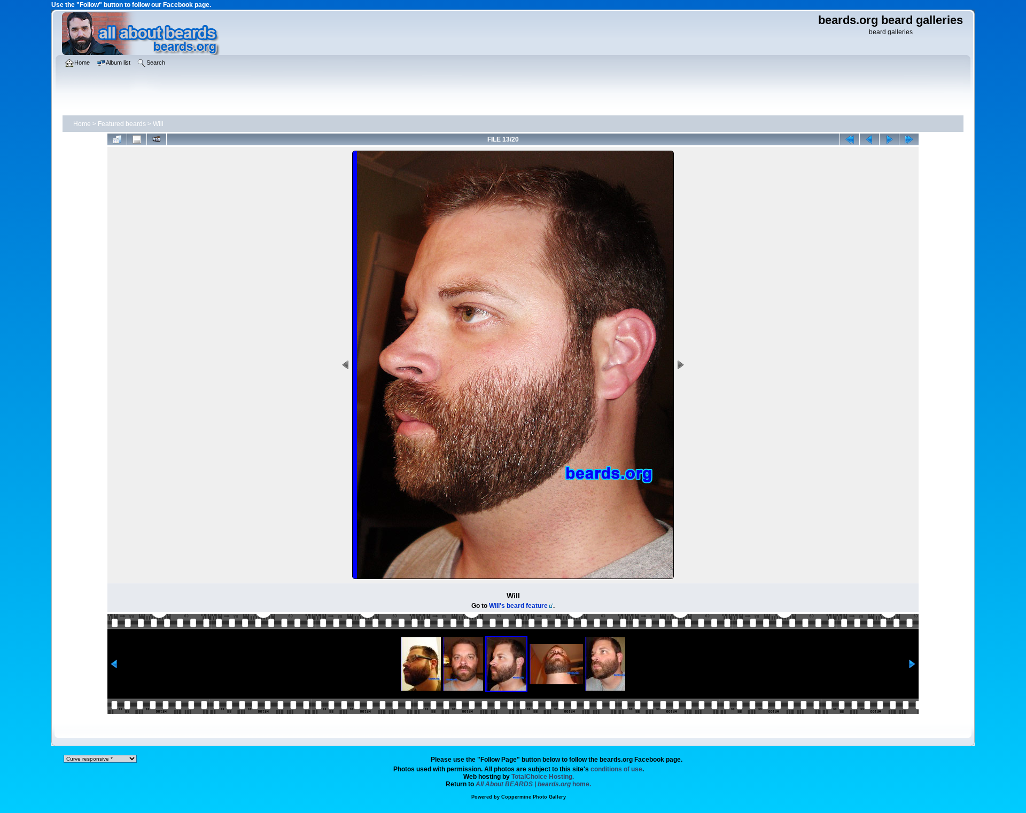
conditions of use (616, 769)
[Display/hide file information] (136, 139)
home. (533, 784)
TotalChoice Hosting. (542, 776)
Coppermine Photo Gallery (533, 797)
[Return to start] (849, 139)
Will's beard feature (518, 605)
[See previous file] (869, 139)
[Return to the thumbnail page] (117, 139)
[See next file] (889, 139)
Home (82, 124)
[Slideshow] (156, 139)
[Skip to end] (909, 139)
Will (158, 124)
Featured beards (122, 124)
